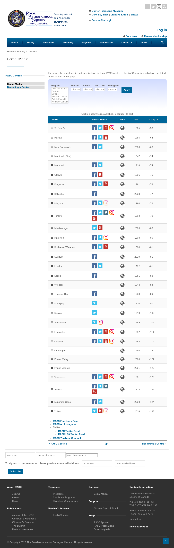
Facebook (147, 6)
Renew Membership (155, 36)
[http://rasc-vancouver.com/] (124, 377)
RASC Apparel (101, 522)
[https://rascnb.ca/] (124, 147)
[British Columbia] (59, 99)
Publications (49, 42)
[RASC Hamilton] (103, 237)
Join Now (131, 36)
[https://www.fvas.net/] (124, 359)
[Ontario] (59, 94)
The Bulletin (18, 525)
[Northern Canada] (59, 102)
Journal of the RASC (23, 515)
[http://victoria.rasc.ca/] (124, 389)
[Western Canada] (59, 96)
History (16, 501)
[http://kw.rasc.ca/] (124, 247)
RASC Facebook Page (65, 421)
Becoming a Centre (18, 87)
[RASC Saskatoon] (103, 322)
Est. (136, 119)
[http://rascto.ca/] (124, 215)
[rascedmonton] (103, 331)
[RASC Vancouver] (103, 376)
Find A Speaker (61, 515)
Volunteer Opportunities (65, 501)
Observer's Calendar (23, 522)
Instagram (158, 6)
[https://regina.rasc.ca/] (124, 312)
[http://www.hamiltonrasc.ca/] (124, 237)
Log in (162, 30)
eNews (134, 14)
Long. (152, 119)
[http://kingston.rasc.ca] (124, 184)
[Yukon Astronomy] (103, 410)
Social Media (14, 84)
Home (10, 51)
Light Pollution (119, 14)
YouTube (100, 85)
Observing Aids (102, 529)
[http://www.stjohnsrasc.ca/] (124, 128)
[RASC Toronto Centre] (103, 212)
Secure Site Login (102, 20)
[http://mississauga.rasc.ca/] (124, 228)
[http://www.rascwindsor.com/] (124, 284)
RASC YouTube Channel (67, 438)
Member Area (106, 42)
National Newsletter (22, 529)
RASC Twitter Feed (69, 431)
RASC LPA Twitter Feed (71, 434)
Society (30, 42)
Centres (32, 51)
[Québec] (59, 91)
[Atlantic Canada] (59, 89)
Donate (14, 42)
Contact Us (126, 42)
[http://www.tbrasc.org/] (124, 293)
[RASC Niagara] (103, 203)
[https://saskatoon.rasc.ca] (124, 322)
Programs (86, 42)
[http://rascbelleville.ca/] (124, 193)
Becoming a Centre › (154, 443)
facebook (94, 127)
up (106, 443)
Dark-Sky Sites (100, 14)
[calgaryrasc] (103, 341)
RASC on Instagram (64, 424)
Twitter (153, 6)
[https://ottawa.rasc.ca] (124, 174)
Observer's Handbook (24, 518)
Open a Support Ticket (106, 508)
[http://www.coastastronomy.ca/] (124, 401)
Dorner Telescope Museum (107, 11)
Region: (55, 85)
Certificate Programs (64, 497)
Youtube (164, 6)
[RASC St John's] (103, 127)
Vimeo (86, 85)
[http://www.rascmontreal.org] (124, 165)
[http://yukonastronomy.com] (124, 411)
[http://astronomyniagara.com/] (124, 203)
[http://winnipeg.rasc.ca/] (124, 303)
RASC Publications (104, 525)
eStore (144, 42)
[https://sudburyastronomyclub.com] (124, 256)
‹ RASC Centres (58, 443)
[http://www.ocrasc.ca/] (124, 350)
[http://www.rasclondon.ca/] (124, 266)
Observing (68, 42)
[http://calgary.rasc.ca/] (124, 341)
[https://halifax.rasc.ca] (124, 137)
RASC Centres (13, 75)
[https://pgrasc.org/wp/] (124, 368)
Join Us (16, 493)
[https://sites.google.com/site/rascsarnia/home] (124, 275)
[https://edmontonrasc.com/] (124, 331)
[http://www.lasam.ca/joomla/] (124, 156)
